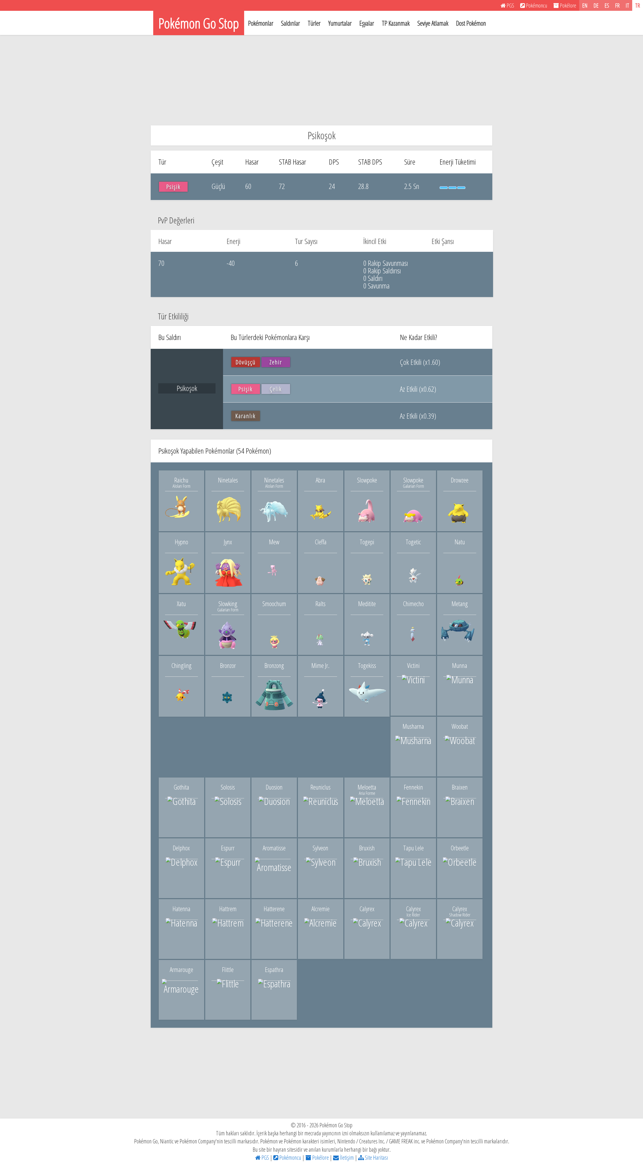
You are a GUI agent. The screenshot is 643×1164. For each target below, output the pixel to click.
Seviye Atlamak (432, 23)
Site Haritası (376, 1157)
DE (596, 5)
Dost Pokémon (471, 23)
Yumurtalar (340, 23)
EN (584, 5)
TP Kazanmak (396, 23)
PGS (264, 1157)
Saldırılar (290, 23)
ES (607, 5)
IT (627, 5)
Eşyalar (366, 23)
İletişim (346, 1157)
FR (617, 5)
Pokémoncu (289, 1157)
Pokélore (320, 1157)
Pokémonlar (260, 23)
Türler (314, 23)
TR (637, 5)
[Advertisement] (321, 80)
